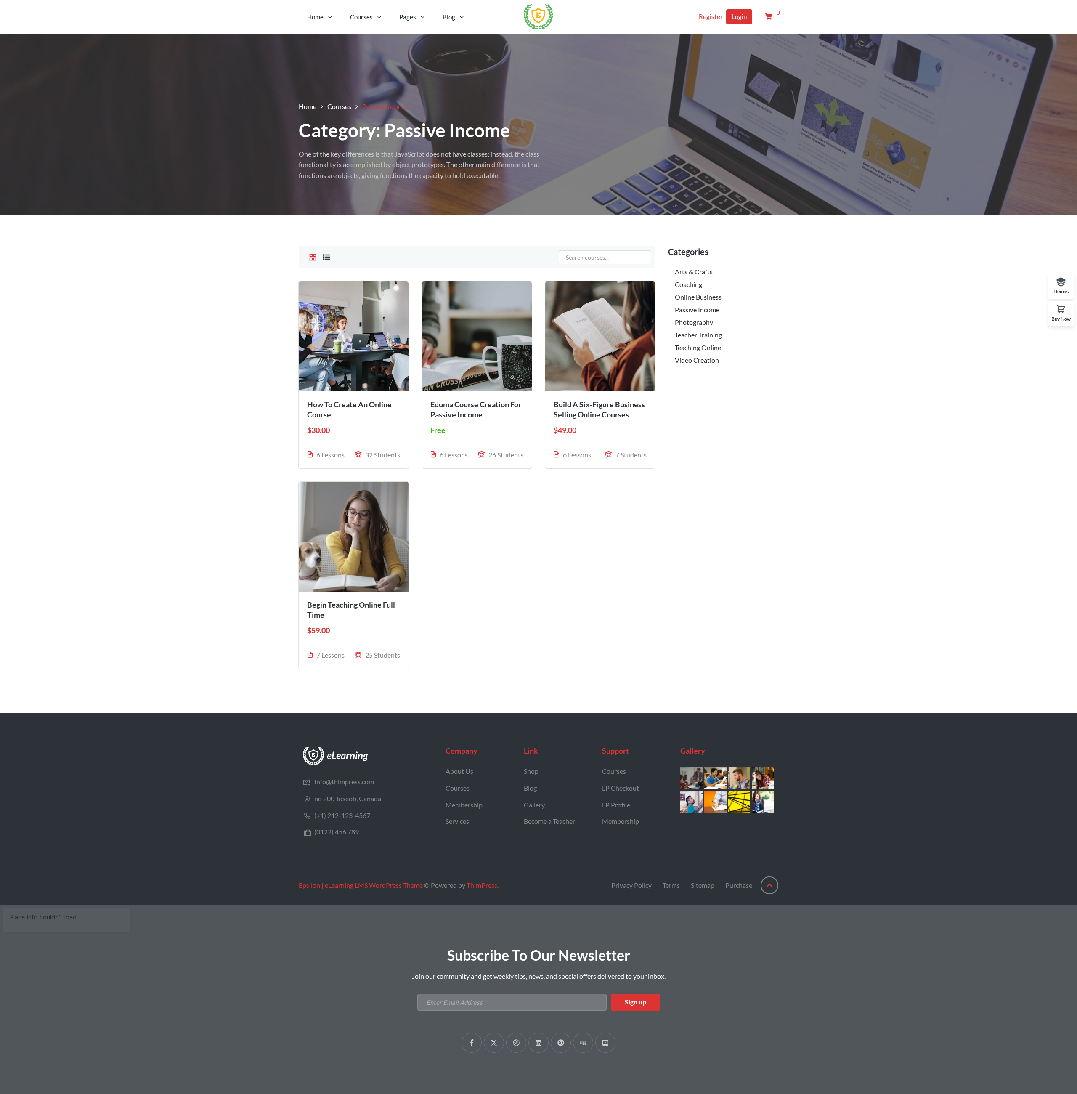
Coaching (688, 284)
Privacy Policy (631, 885)
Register (711, 16)
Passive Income (697, 309)
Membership (464, 805)
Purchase (738, 885)
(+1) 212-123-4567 (342, 815)
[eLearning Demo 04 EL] (336, 755)
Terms (671, 885)
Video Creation (697, 360)
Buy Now (1061, 318)
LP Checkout (620, 788)
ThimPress (482, 885)
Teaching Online (698, 347)
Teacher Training (698, 335)
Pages (407, 17)
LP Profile (616, 805)
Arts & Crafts (694, 272)
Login (739, 16)
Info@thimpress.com (344, 782)
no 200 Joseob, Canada (347, 798)
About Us (459, 771)
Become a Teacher (549, 821)
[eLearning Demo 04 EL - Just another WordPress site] (538, 16)
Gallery (534, 805)
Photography (694, 322)
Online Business (698, 297)
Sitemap (702, 885)
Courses (361, 17)
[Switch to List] (326, 257)
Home (315, 17)
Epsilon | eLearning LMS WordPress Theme (361, 885)
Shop (531, 771)
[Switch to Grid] (313, 257)
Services (457, 821)
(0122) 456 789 (336, 832)
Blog (449, 17)
